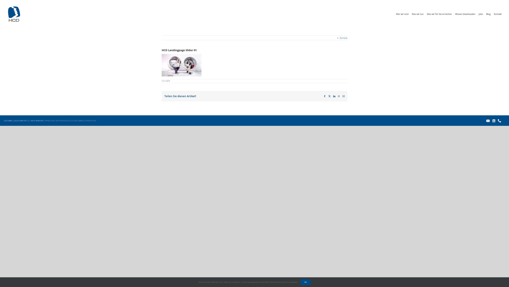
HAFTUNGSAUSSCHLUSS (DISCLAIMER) (70, 121)
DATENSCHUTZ (90, 121)
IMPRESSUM (49, 121)
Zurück (343, 37)
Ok (305, 282)
